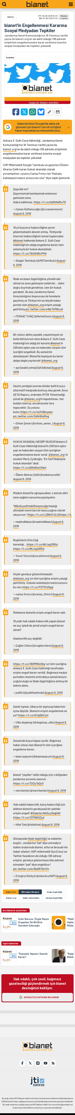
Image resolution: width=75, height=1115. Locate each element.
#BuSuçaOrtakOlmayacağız (31, 506)
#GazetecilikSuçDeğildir (46, 813)
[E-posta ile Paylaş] (57, 111)
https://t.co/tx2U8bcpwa (36, 412)
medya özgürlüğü (54, 898)
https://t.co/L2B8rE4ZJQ (43, 514)
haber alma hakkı (31, 898)
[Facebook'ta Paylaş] (15, 111)
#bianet (18, 240)
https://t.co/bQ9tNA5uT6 (49, 202)
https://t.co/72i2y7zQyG (28, 783)
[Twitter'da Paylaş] (24, 111)
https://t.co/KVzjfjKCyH (33, 715)
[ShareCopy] (49, 111)
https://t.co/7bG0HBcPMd (29, 253)
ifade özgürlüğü (37, 838)
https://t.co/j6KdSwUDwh (29, 467)
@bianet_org (36, 304)
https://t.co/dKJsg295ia (42, 544)
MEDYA (10, 17)
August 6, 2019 (22, 213)
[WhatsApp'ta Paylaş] (32, 111)
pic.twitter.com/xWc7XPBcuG (44, 309)
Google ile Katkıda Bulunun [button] (41, 997)
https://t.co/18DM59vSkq (29, 664)
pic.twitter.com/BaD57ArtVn (31, 868)
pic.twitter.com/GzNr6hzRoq (31, 416)
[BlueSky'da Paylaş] (41, 111)
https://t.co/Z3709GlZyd (28, 817)
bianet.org (9, 149)
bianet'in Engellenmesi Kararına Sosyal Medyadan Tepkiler (35, 28)
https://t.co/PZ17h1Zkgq (37, 587)
